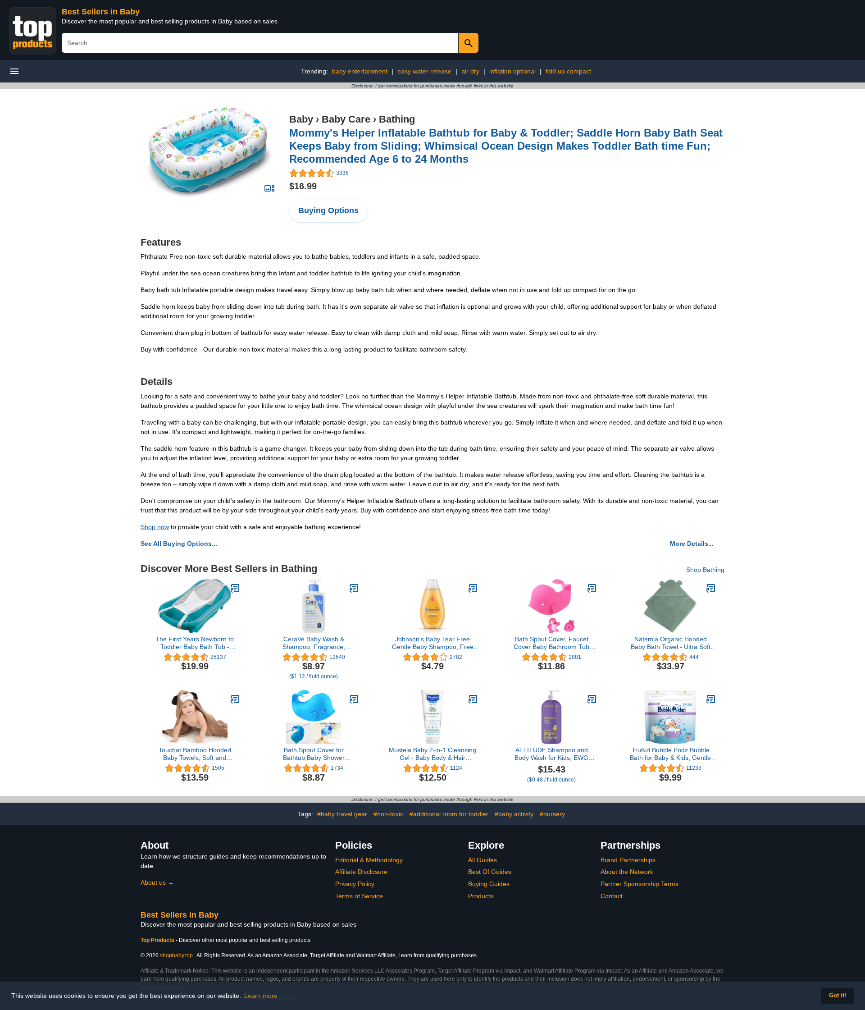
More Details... (692, 543)
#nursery (552, 814)
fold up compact (568, 71)
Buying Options (328, 210)
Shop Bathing (705, 569)
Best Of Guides (489, 871)
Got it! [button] (837, 995)
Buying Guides (489, 883)
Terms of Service (359, 896)
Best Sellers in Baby (101, 11)
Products (480, 896)
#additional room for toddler (449, 814)
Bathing (397, 119)
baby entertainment (359, 71)
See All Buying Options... (179, 543)
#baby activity (514, 814)
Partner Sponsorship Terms (639, 883)
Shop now (155, 526)
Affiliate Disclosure (361, 871)
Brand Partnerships (628, 860)
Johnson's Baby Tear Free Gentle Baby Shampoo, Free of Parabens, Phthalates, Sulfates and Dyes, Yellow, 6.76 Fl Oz (432, 643)
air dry (470, 71)
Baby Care (346, 119)
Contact (612, 896)
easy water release (424, 71)
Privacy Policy (354, 883)
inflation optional (512, 71)
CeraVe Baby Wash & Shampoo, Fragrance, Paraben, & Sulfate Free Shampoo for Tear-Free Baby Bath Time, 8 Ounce (313, 643)
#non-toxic (388, 814)
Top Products (158, 940)
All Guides (482, 860)
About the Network (627, 871)
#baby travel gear (342, 814)
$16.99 (303, 186)
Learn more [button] (261, 995)
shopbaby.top (176, 955)
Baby (301, 119)
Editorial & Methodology (369, 860)
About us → (157, 882)
